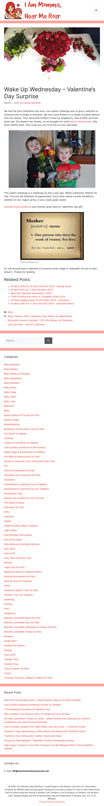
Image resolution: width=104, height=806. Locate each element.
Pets (6, 608)
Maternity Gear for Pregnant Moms (23, 571)
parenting (9, 599)
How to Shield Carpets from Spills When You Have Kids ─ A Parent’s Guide (44, 726)
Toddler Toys (11, 664)
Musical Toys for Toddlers (18, 581)
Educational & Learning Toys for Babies (25, 484)
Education (9, 479)
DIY (6, 466)
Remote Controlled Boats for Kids (22, 618)
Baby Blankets (12, 364)
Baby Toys (9, 401)
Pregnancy (10, 613)
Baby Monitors (12, 383)
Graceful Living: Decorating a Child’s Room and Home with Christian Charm (45, 731)
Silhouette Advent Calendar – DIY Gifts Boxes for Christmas (40, 320)
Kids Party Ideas (13, 539)
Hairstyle (9, 516)
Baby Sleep (10, 392)
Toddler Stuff (11, 659)
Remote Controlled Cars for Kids (21, 622)
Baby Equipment (13, 378)
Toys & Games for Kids (16, 668)
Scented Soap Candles (16, 206)
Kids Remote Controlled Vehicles (22, 544)
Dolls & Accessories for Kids (19, 470)
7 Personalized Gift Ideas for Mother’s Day (27, 709)
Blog (10, 312)
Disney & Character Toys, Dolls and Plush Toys (29, 461)
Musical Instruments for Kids (19, 576)
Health (7, 521)
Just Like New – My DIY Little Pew (26, 324)
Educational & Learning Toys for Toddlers (26, 489)
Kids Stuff (9, 548)
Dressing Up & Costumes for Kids (22, 475)
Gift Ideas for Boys (14, 502)
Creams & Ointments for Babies (21, 442)
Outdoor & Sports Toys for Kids (21, 590)
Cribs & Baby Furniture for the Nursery (25, 447)
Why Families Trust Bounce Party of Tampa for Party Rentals (37, 714)
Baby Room (10, 387)
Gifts (26, 316)
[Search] (48, 340)
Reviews (8, 636)
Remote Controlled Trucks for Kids (22, 631)
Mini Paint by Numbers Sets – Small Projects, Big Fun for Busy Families (42, 700)
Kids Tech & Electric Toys (17, 558)
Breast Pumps (11, 419)
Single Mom (10, 641)
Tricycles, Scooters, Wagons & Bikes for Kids (28, 677)
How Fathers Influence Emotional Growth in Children (32, 704)
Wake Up (53, 316)
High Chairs (10, 530)
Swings (8, 650)
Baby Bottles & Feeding (16, 373)
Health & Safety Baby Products (21, 525)
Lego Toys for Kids (14, 567)
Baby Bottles (11, 369)
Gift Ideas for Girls (14, 507)
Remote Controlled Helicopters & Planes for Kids (30, 627)
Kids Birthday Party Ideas (18, 535)
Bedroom (9, 406)
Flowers (18, 316)
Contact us (59, 801)
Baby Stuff (10, 396)
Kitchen (8, 562)
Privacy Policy (46, 801)
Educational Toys (13, 493)
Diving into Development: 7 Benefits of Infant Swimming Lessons (39, 740)
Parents (8, 604)
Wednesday (65, 316)
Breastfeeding (11, 424)
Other (7, 585)
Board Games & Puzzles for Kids (21, 415)
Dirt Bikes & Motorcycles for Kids (22, 456)
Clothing (8, 438)
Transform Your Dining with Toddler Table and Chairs (33, 736)
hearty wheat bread (81, 121)
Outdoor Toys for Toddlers (18, 595)
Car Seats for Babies (15, 433)
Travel (7, 673)
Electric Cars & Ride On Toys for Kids (24, 498)
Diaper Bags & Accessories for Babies (24, 452)
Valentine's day (38, 316)
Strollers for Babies (14, 645)
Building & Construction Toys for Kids (24, 429)
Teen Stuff (9, 654)
